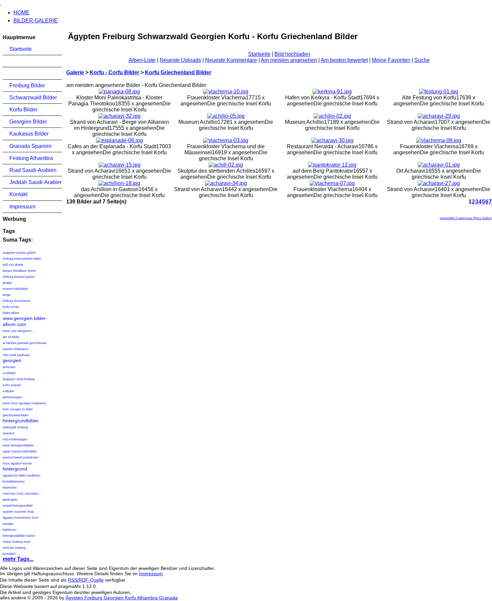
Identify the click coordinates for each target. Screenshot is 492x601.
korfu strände (12, 385)
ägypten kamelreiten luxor (20, 517)
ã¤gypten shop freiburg (18, 379)
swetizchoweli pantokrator (21, 457)
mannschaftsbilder (15, 288)
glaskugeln (10, 499)
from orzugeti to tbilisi (18, 409)
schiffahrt (9, 373)
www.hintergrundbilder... (19, 445)
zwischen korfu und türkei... (22, 493)
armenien (9, 367)
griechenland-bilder (15, 415)
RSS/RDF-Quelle (86, 580)
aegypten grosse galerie (19, 252)
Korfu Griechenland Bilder (178, 72)
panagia (8, 523)
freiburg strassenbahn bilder (22, 258)
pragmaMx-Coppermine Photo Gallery (466, 218)
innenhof (8, 433)
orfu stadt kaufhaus (16, 355)
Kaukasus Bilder (29, 134)
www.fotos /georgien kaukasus (24, 403)
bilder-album (11, 313)
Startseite (20, 49)
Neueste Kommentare (231, 60)
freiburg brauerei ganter (19, 276)
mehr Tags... (18, 559)
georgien (12, 360)
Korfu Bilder (23, 109)
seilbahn (8, 391)
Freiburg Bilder (27, 85)
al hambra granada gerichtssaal (24, 343)
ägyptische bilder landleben (21, 475)
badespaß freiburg (15, 427)
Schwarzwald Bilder (33, 97)
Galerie (75, 72)
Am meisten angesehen (289, 60)
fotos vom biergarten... (18, 331)
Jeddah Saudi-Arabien (35, 182)
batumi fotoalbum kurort (19, 270)
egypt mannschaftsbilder (20, 451)
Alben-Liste (142, 60)
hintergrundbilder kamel (19, 535)
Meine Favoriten (391, 60)
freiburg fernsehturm (17, 301)
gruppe (7, 282)
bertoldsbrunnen (14, 481)
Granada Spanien (30, 146)
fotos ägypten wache (17, 463)
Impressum (22, 206)
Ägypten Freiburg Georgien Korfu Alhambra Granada (122, 597)
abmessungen (12, 397)
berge (6, 294)
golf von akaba (13, 264)
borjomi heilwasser (15, 349)
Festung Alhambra (31, 158)
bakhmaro (9, 529)
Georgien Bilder (28, 121)
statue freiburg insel (16, 541)
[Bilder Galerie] (0, 3)
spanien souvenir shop (18, 511)
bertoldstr (9, 553)
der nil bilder (11, 337)
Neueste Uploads (180, 60)
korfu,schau (11, 307)
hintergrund (15, 468)
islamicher (10, 487)
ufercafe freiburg (14, 547)
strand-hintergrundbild (17, 505)
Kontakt (18, 194)
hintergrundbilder (21, 420)
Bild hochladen (292, 54)
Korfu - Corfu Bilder (114, 72)
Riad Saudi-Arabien (33, 170)
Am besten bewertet (344, 60)
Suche (422, 60)
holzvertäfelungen (15, 439)
